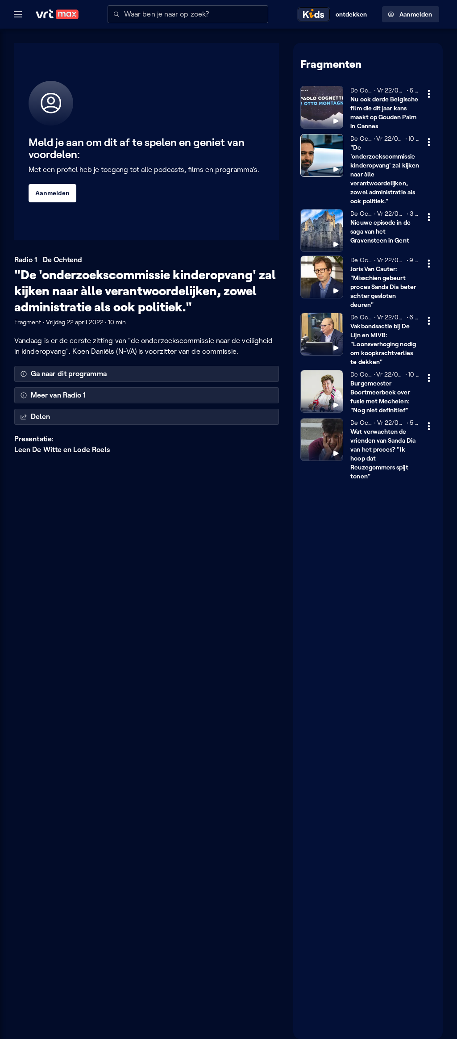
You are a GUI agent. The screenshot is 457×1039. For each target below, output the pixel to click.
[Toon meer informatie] (429, 94)
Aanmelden (415, 14)
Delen (40, 416)
